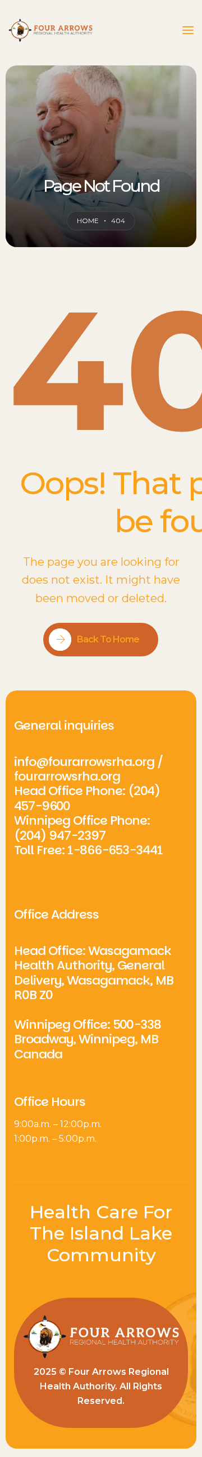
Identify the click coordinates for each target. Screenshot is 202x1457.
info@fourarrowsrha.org (84, 761)
